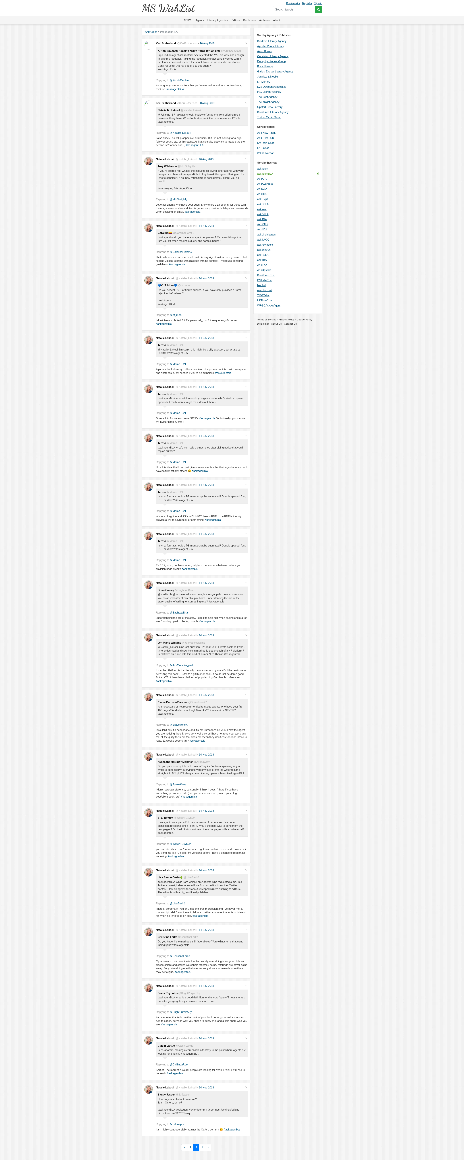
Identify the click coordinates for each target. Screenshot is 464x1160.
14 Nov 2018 (206, 225)
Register (307, 3)
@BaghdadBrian (179, 612)
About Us (276, 323)
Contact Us (290, 323)
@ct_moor (176, 314)
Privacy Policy (286, 319)
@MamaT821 (178, 364)
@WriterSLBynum (180, 843)
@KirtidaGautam (180, 80)
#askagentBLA (175, 89)
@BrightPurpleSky (181, 1011)
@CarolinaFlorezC (181, 251)
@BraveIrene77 (179, 724)
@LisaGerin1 (177, 903)
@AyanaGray (178, 784)
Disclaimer (263, 323)
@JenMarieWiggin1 (181, 665)
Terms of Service (266, 319)
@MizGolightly (178, 199)
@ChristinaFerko (180, 955)
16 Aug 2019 (207, 43)
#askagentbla (192, 211)
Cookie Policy (304, 319)
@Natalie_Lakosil (180, 132)
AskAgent (151, 31)
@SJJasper (177, 1124)
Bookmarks (293, 3)
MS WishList (168, 8)
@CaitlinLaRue (179, 1064)
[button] (246, 43)
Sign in (318, 3)
